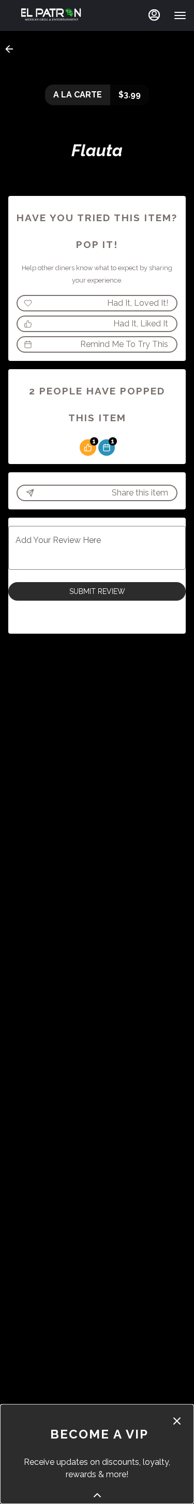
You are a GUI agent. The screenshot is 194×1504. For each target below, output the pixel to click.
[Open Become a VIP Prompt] (97, 1495)
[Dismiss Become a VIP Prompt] (177, 1421)
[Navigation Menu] (180, 15)
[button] (12, 49)
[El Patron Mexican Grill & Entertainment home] (52, 15)
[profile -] (154, 15)
